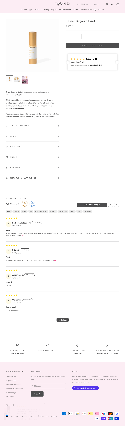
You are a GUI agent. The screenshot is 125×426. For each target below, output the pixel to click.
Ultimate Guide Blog (88, 9)
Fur (31, 211)
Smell (72, 211)
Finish (24, 211)
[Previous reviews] (68, 62)
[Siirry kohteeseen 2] (17, 78)
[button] (92, 62)
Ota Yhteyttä (11, 376)
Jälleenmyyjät (11, 393)
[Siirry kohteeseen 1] (9, 78)
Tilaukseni (10, 397)
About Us (38, 9)
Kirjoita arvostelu (92, 204)
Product (53, 211)
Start (79, 211)
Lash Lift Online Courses (68, 9)
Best (8, 211)
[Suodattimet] (110, 205)
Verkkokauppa (26, 9)
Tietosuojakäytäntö (13, 384)
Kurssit (101, 9)
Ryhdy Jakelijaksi (50, 9)
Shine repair (63, 211)
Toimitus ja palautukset (14, 389)
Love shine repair (41, 211)
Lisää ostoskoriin (92, 46)
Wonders (87, 211)
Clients (16, 211)
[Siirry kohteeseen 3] (24, 79)
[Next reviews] (117, 62)
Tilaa (37, 394)
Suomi (96, 4)
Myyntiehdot (11, 380)
